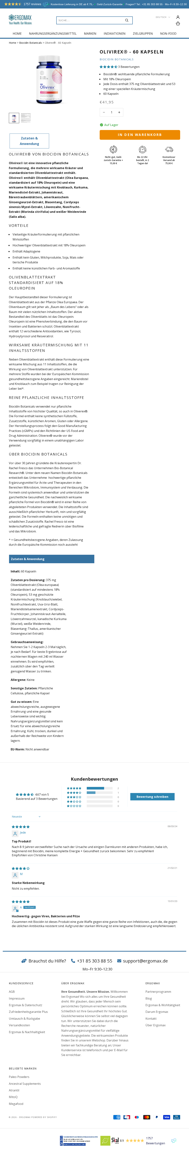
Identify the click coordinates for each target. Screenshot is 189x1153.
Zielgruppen (143, 34)
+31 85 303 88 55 (94, 961)
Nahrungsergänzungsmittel (53, 34)
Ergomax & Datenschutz (25, 1005)
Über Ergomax (155, 1025)
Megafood (16, 1104)
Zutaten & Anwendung (29, 141)
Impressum (17, 998)
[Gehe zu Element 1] (14, 118)
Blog (148, 998)
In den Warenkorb (140, 134)
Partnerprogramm (158, 992)
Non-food (168, 34)
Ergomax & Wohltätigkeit (162, 1005)
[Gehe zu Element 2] (26, 118)
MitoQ (13, 1097)
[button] (109, 67)
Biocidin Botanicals (31, 42)
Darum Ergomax (156, 1012)
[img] (21, 827)
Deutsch (161, 17)
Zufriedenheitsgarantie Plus (28, 1012)
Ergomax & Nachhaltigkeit (27, 1032)
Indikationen (115, 34)
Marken (90, 34)
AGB (12, 992)
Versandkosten (19, 1025)
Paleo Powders (19, 1077)
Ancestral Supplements (25, 1084)
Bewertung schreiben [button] (152, 797)
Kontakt (151, 1019)
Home (17, 34)
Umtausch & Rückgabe (24, 1019)
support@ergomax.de (145, 961)
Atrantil (14, 1090)
